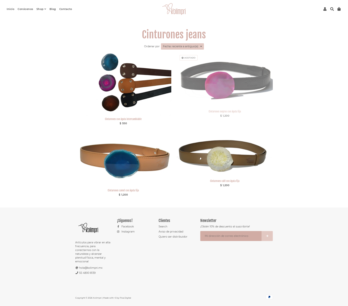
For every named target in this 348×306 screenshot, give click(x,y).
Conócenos (25, 9)
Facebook (127, 226)
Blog (52, 9)
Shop (40, 9)
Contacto (65, 9)
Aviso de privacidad (171, 231)
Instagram (128, 231)
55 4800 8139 (87, 272)
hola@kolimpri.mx (90, 267)
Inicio (10, 9)
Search (163, 226)
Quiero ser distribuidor (173, 236)
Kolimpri (97, 298)
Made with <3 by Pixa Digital (117, 298)
